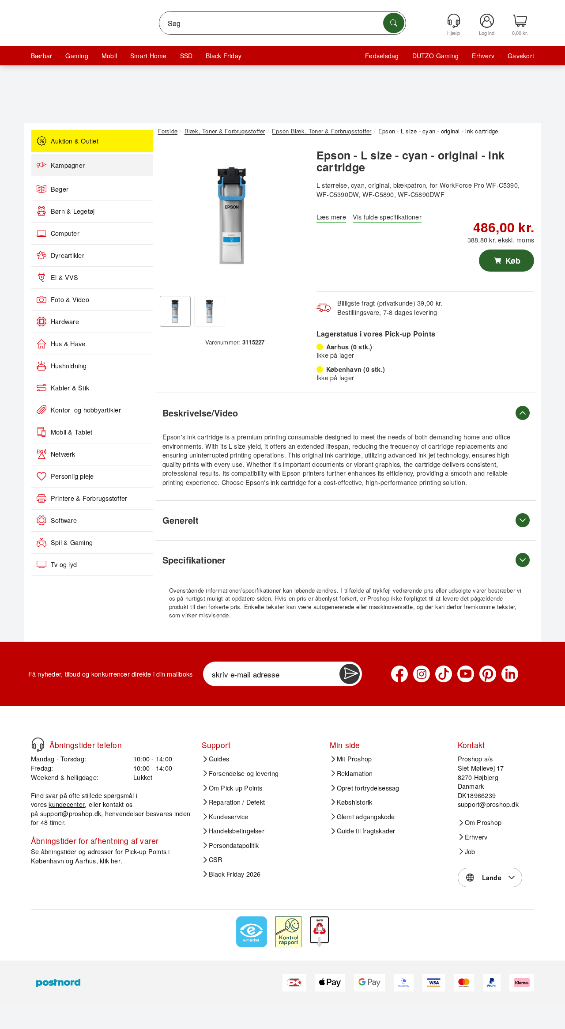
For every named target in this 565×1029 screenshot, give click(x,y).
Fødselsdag (382, 55)
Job (470, 851)
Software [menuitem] (64, 520)
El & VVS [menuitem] (64, 277)
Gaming (76, 55)
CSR (215, 859)
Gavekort (521, 55)
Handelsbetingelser (236, 830)
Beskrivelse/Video (200, 412)
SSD (186, 55)
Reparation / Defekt (237, 802)
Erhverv (483, 55)
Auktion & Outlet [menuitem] (74, 140)
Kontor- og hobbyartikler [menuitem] (86, 409)
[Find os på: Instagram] (422, 674)
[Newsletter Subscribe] (349, 674)
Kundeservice (229, 816)
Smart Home (148, 55)
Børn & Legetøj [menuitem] (72, 211)
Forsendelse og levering (244, 773)
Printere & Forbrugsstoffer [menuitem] (89, 498)
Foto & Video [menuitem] (70, 299)
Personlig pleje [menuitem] (72, 476)
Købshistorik (355, 802)
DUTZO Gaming (435, 55)
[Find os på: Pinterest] (488, 674)
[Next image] (292, 218)
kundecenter (67, 804)
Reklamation (355, 773)
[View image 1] (175, 311)
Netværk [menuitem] (63, 454)
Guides (219, 758)
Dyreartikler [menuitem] (67, 255)
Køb (511, 260)
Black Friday (223, 55)
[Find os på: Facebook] (399, 674)
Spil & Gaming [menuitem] (72, 542)
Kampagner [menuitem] (68, 165)
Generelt (180, 520)
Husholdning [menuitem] (69, 365)
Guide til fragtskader (366, 830)
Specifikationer (194, 559)
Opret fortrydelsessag (368, 787)
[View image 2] (209, 311)
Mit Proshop (354, 758)
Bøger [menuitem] (59, 189)
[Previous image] (171, 218)
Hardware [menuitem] (65, 321)
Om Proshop (483, 822)
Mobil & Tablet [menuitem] (71, 431)
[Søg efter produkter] (393, 23)
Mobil (109, 55)
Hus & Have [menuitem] (68, 343)
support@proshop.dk (70, 813)
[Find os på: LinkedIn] (510, 674)
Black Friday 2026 (235, 874)
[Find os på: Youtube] (466, 674)
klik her (110, 860)
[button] (231, 215)
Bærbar (41, 55)
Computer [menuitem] (65, 233)
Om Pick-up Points (236, 787)
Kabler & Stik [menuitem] (70, 387)
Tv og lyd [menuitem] (64, 564)
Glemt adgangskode (366, 816)
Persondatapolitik (234, 845)
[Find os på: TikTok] (444, 674)
